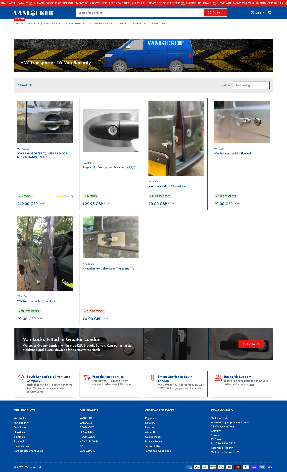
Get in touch (251, 344)
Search (217, 12)
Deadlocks (20, 427)
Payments (150, 418)
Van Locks (20, 418)
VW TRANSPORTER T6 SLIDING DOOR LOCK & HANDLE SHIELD (42, 155)
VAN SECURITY (73, 23)
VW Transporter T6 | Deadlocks (36, 301)
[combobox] (152, 12)
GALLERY (123, 23)
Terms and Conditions (158, 451)
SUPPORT (138, 23)
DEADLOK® (87, 427)
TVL (82, 446)
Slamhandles (21, 446)
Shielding (19, 437)
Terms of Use (152, 446)
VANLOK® (86, 418)
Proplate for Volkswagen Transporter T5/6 (109, 167)
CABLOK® (86, 423)
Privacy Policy (153, 441)
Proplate (87, 163)
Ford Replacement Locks (28, 451)
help (251, 384)
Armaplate (89, 264)
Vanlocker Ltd (33, 467)
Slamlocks (20, 441)
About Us (150, 432)
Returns (149, 427)
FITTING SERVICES (99, 23)
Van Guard (23, 149)
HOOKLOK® (87, 437)
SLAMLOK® (87, 432)
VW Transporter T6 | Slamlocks (233, 153)
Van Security (21, 423)
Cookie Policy (153, 437)
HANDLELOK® (89, 441)
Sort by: (226, 85)
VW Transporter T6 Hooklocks (167, 186)
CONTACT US (158, 23)
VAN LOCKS (50, 23)
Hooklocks (20, 432)
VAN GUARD (87, 451)
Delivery (150, 423)
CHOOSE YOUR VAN (25, 22)
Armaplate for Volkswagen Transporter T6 (108, 268)
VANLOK (153, 181)
